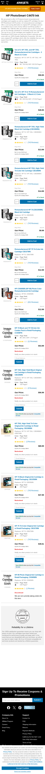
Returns (25, 727)
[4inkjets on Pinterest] (19, 707)
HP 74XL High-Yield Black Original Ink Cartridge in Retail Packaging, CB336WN (28, 372)
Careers (4, 724)
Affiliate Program (7, 721)
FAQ (23, 721)
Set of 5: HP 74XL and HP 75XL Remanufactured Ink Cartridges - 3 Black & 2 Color (28, 52)
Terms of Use (26, 742)
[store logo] (22, 3)
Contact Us (26, 718)
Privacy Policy (27, 734)
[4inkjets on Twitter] (14, 707)
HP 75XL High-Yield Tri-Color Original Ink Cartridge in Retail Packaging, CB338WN (26, 426)
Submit (19, 362)
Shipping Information (29, 724)
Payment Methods (28, 730)
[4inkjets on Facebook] (8, 707)
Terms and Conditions (35, 762)
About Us (5, 718)
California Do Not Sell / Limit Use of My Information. (22, 764)
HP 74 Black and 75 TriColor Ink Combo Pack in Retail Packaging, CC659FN (28, 330)
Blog (3, 730)
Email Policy (6, 727)
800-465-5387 (7, 4)
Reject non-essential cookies (22, 771)
